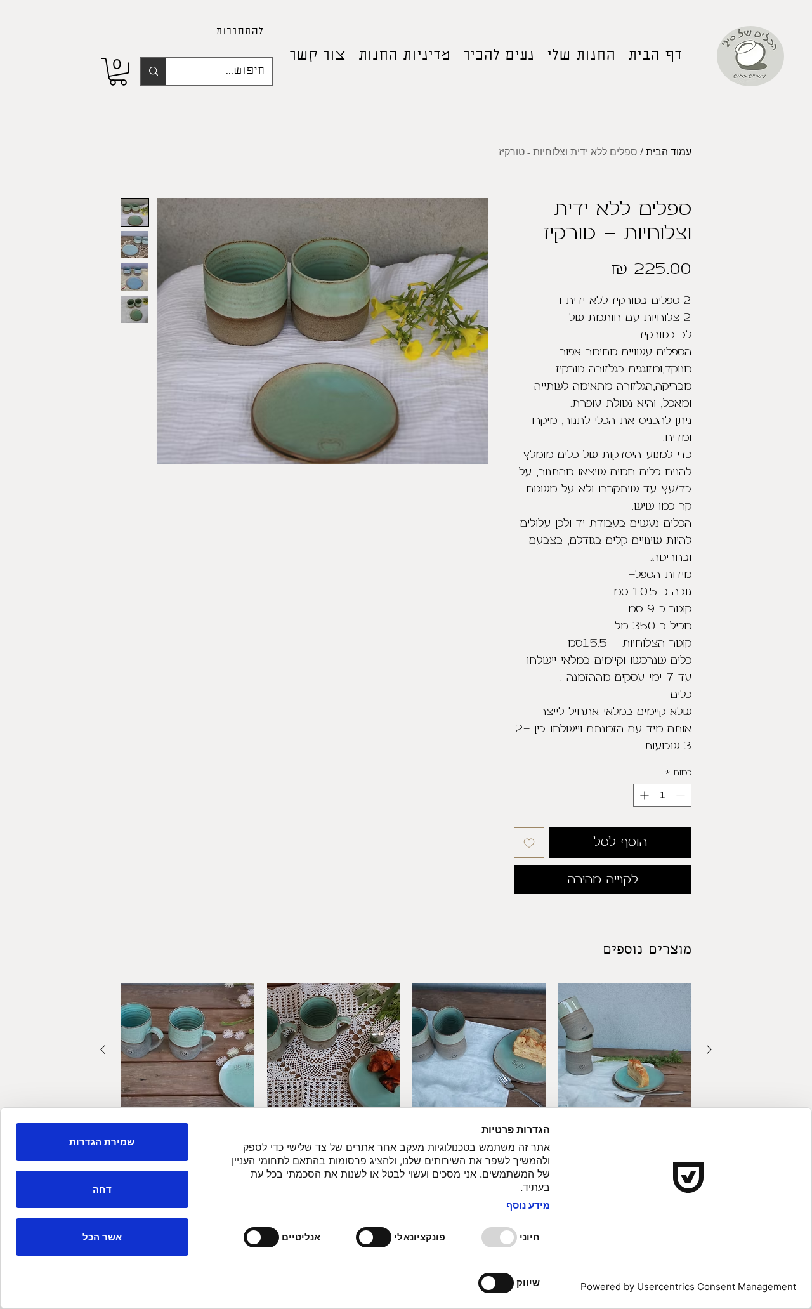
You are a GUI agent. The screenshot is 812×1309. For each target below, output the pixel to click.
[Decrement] (682, 795)
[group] (406, 1080)
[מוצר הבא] (102, 1049)
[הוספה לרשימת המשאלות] (529, 842)
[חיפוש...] (153, 71)
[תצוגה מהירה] (624, 1050)
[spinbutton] (662, 795)
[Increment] (643, 795)
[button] (118, 72)
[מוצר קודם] (709, 1049)
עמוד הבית (668, 152)
